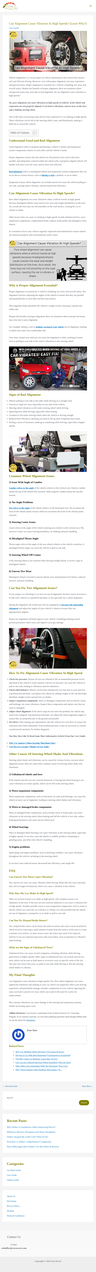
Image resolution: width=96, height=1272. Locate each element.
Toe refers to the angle (19, 508)
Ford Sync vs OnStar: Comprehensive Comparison (29, 1142)
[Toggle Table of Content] (33, 133)
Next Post (87, 1086)
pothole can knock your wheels (50, 327)
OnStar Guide (13, 1180)
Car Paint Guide (14, 1170)
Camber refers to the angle (21, 488)
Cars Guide (14, 28)
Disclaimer (31, 1020)
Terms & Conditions (16, 1216)
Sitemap (10, 1211)
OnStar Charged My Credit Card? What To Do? (27, 1137)
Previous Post (10, 1086)
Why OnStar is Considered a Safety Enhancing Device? (31, 1127)
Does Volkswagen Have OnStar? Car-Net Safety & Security (33, 1146)
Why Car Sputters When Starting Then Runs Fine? (32, 743)
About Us (11, 1196)
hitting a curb (48, 175)
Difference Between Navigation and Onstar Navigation (31, 1132)
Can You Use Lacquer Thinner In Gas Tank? (29, 747)
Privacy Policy (13, 1206)
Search (10, 1098)
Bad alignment (15, 171)
